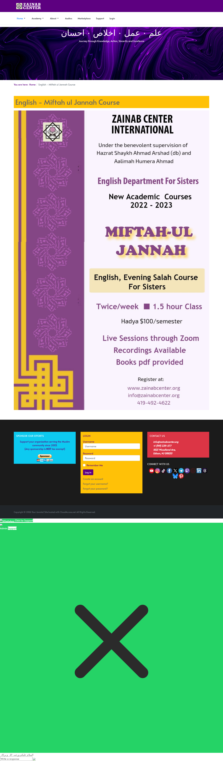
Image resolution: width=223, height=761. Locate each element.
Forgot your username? (95, 483)
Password (88, 453)
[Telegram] (181, 470)
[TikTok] (164, 470)
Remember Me (95, 465)
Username (88, 441)
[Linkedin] (199, 470)
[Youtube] (152, 470)
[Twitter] (176, 470)
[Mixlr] (193, 470)
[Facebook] (169, 470)
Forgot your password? (95, 488)
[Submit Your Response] (34, 758)
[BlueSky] (175, 475)
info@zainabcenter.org (165, 441)
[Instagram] (157, 470)
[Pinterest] (181, 475)
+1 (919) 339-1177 (162, 445)
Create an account (93, 478)
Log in (88, 472)
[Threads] (205, 470)
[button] (21, 18)
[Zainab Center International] (28, 6)
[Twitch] (187, 470)
